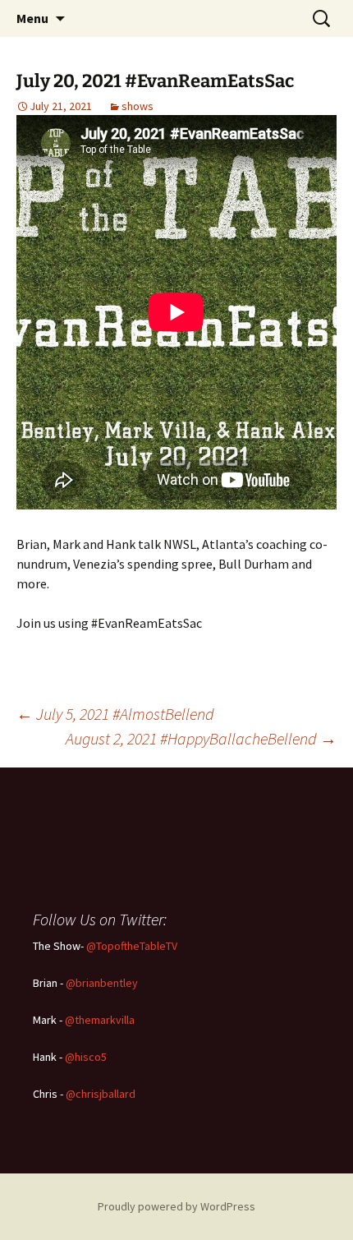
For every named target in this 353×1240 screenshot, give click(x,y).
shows (137, 106)
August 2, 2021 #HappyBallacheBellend (201, 738)
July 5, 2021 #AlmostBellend (115, 713)
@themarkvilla (100, 1019)
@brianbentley (102, 982)
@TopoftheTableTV (131, 945)
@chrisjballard (100, 1093)
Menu (32, 18)
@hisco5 (86, 1056)
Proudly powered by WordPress (176, 1206)
